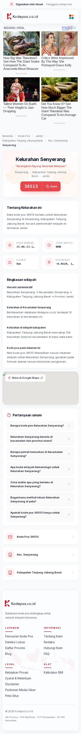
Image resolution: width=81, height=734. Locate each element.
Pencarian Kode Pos (19, 636)
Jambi (39, 136)
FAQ (46, 653)
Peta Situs (12, 695)
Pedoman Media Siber (20, 690)
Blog (8, 653)
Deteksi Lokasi (15, 642)
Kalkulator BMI (53, 672)
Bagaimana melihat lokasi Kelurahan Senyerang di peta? (34, 499)
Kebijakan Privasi (16, 672)
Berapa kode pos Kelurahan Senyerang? (37, 425)
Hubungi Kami (53, 648)
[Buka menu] (71, 17)
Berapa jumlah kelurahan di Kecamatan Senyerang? (36, 454)
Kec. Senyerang (58, 140)
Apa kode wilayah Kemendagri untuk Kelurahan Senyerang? (34, 469)
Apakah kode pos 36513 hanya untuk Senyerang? (35, 514)
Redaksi (49, 642)
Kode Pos (24, 136)
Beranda (7, 136)
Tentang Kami (53, 636)
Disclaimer (12, 684)
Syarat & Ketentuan (18, 678)
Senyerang (21, 172)
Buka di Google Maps (25, 377)
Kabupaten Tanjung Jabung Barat (22, 140)
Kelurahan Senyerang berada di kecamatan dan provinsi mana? (31, 439)
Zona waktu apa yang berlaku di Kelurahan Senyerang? (31, 484)
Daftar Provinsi (15, 648)
